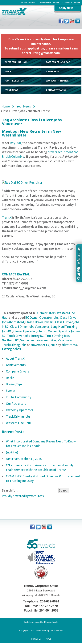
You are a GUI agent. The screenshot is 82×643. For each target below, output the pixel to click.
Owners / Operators (19, 410)
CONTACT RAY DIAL (16, 274)
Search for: (10, 490)
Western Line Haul (18, 423)
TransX (7, 217)
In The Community (18, 397)
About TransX (15, 358)
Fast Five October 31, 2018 (24, 459)
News (48, 639)
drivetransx (69, 345)
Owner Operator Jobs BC (29, 331)
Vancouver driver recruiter (38, 340)
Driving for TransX (49, 2)
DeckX (10, 378)
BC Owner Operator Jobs (41, 317)
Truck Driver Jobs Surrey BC (25, 336)
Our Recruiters (45, 313)
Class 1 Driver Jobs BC (39, 322)
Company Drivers (17, 371)
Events (10, 391)
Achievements (16, 365)
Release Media (51, 622)
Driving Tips (14, 384)
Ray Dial (15, 143)
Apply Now (66, 8)
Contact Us (36, 639)
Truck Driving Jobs (18, 416)
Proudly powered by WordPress (23, 496)
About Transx (27, 2)
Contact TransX (71, 2)
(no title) (12, 452)
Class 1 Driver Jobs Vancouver (29, 327)
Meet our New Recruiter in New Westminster (31, 133)
